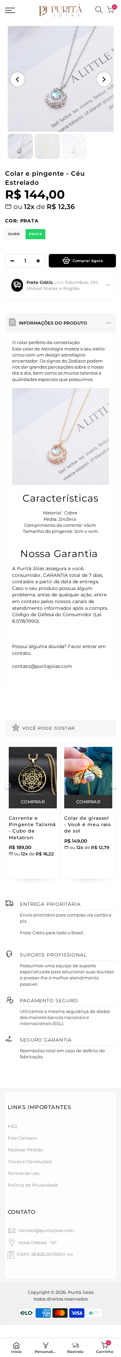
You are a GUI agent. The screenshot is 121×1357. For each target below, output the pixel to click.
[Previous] (17, 79)
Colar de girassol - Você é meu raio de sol (87, 824)
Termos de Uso (23, 1173)
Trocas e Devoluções (30, 1161)
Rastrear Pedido (25, 1149)
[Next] (104, 79)
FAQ (12, 1126)
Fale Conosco (22, 1138)
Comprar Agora (88, 260)
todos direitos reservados (61, 1299)
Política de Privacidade (33, 1185)
